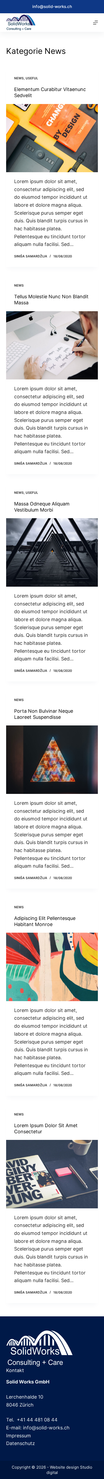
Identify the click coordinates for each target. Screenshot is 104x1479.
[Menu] (95, 22)
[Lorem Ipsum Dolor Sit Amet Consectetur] (52, 1174)
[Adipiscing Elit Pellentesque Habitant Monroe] (52, 967)
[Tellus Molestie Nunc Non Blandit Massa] (52, 345)
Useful (32, 78)
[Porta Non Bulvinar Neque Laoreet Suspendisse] (52, 759)
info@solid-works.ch (52, 6)
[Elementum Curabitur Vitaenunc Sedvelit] (52, 138)
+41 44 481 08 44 (37, 1419)
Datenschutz (20, 1443)
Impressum (18, 1435)
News (19, 78)
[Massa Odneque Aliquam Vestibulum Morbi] (52, 552)
